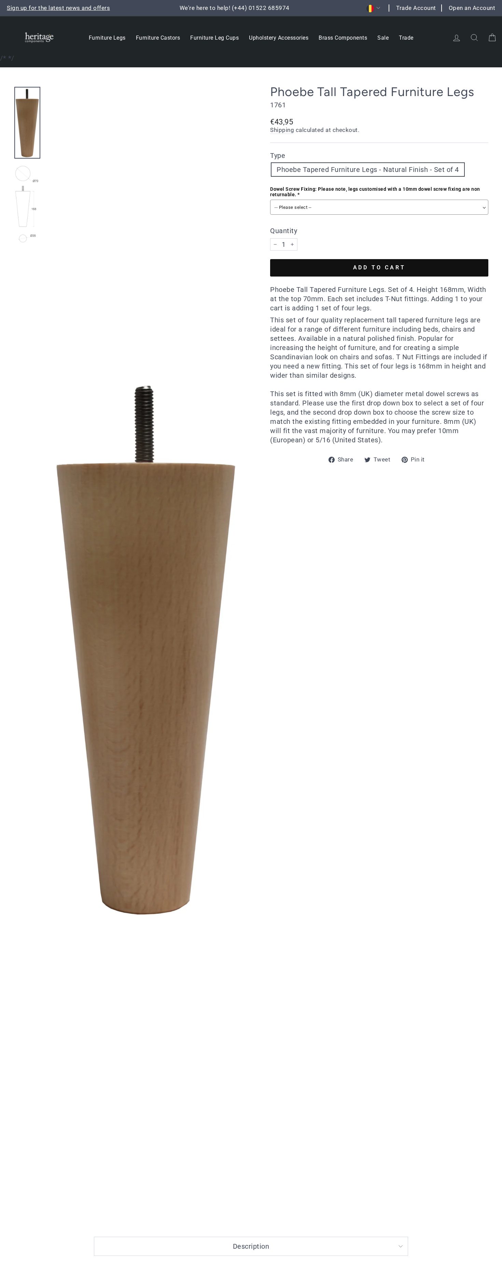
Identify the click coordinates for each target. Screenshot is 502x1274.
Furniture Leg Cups (214, 38)
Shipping (282, 129)
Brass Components (343, 38)
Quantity (283, 231)
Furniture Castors (158, 38)
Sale (383, 38)
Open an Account (472, 7)
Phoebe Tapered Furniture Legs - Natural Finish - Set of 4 (368, 169)
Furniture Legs (107, 38)
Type (277, 155)
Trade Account (416, 7)
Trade (406, 38)
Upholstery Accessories (278, 38)
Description (251, 1246)
